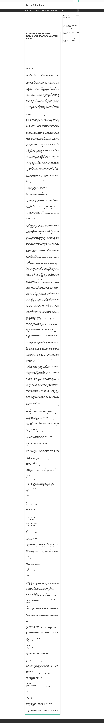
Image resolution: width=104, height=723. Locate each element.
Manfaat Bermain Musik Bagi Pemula (68, 28)
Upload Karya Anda (55, 10)
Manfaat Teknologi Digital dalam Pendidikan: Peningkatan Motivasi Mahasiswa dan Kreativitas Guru (70, 22)
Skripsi (49, 10)
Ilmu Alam (31, 10)
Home (27, 10)
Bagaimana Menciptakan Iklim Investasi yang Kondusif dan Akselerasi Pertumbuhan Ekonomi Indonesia (70, 36)
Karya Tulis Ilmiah (35, 5)
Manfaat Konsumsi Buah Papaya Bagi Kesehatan (70, 38)
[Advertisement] (42, 23)
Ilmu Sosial (37, 10)
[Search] (78, 1)
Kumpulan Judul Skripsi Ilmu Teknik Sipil (69, 17)
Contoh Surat (44, 10)
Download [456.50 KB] (29, 68)
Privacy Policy (62, 10)
